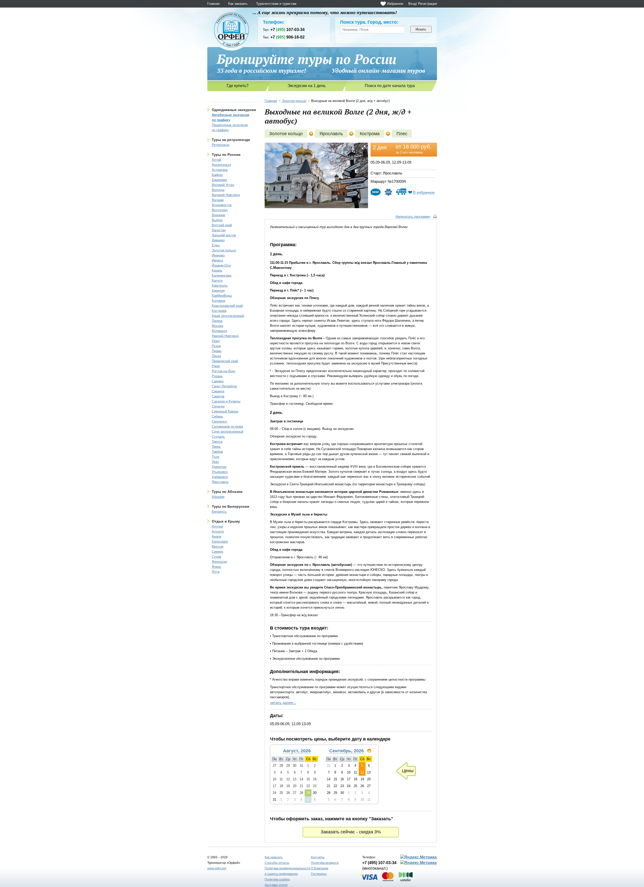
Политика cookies (277, 879)
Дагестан (219, 230)
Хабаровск (220, 477)
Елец (216, 245)
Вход (412, 4)
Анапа (216, 536)
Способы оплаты (277, 863)
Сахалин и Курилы (226, 401)
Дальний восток (224, 235)
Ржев (216, 366)
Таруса (217, 442)
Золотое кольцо (224, 250)
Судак (216, 557)
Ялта (215, 572)
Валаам (218, 200)
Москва (217, 326)
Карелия (218, 290)
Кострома (219, 311)
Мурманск (219, 331)
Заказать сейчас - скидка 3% (351, 831)
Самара (217, 381)
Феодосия (219, 562)
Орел (216, 341)
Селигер (218, 406)
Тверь (216, 447)
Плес (401, 133)
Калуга (217, 280)
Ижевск (217, 260)
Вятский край (222, 225)
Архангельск (221, 165)
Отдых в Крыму (226, 521)
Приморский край (225, 361)
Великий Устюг (223, 185)
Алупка (217, 526)
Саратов (218, 396)
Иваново (218, 255)
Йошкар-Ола (221, 265)
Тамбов (217, 452)
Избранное (395, 4)
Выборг (217, 220)
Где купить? (238, 86)
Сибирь (217, 416)
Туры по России (226, 155)
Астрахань (220, 170)
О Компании (319, 868)
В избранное (424, 192)
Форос (216, 567)
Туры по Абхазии (227, 492)
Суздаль (218, 436)
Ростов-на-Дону (223, 371)
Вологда (218, 190)
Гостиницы (319, 874)
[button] (363, 147)
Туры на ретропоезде (231, 140)
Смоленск (219, 421)
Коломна (218, 301)
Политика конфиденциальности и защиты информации (287, 871)
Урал (215, 462)
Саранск (218, 391)
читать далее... (283, 702)
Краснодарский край (227, 306)
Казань (217, 270)
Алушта (218, 531)
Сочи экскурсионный (227, 431)
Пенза (216, 356)
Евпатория (220, 541)
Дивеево (218, 240)
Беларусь (219, 511)
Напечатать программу (412, 216)
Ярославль (220, 482)
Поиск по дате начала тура (390, 86)
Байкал (217, 175)
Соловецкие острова (227, 426)
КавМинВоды (222, 296)
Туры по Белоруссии (230, 506)
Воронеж (218, 215)
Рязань (217, 376)
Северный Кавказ (225, 411)
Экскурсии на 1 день (307, 86)
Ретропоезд (220, 145)
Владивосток (222, 205)
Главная (213, 4)
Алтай (216, 160)
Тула (215, 457)
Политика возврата (325, 863)
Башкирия (219, 180)
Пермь (217, 351)
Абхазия (218, 497)
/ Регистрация (426, 4)
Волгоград (220, 210)
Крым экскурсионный (228, 316)
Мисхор (217, 546)
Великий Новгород (226, 195)
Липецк (217, 321)
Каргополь (220, 285)
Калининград (221, 275)
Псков (216, 346)
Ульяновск (220, 472)
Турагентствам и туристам (276, 4)
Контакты (318, 857)
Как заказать (238, 4)
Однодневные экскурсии (234, 110)
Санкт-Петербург (224, 386)
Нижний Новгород (225, 336)
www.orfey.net (216, 868)
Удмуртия (219, 467)
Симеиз (217, 551)
